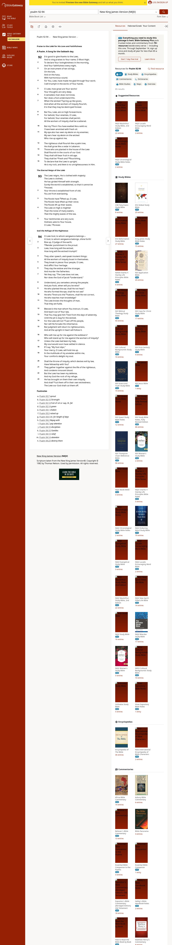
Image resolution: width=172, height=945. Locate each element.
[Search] (163, 11)
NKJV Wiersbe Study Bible (141, 635)
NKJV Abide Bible (122, 490)
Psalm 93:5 (44, 416)
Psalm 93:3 (44, 413)
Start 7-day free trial (129, 59)
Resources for (128, 69)
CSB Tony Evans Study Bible (121, 206)
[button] (157, 2)
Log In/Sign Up (160, 2)
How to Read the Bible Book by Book (123, 941)
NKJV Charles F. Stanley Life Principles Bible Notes (141, 493)
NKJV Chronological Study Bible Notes (123, 161)
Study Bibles (124, 177)
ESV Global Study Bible (142, 206)
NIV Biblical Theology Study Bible (121, 313)
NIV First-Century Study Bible (142, 348)
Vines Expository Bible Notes (142, 705)
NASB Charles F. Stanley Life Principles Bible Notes (122, 276)
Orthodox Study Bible (121, 705)
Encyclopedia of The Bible (121, 751)
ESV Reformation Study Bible (122, 240)
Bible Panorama (141, 831)
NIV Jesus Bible (141, 383)
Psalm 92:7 (44, 396)
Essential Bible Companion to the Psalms (122, 867)
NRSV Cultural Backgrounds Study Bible (143, 670)
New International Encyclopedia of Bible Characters (142, 752)
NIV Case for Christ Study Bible (143, 312)
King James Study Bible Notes (142, 240)
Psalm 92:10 (45, 399)
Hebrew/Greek (135, 25)
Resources (120, 25)
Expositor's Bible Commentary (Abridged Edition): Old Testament (123, 904)
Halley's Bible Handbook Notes (142, 902)
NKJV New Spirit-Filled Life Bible (142, 599)
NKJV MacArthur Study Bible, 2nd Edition (122, 125)
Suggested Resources (129, 95)
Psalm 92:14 (45, 403)
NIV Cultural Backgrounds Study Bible (123, 349)
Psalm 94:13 (45, 434)
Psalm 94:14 (45, 437)
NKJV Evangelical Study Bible (122, 563)
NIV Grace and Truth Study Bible (122, 384)
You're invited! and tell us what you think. (87, 2)
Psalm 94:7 (44, 423)
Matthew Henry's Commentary (142, 941)
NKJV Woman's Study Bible (121, 669)
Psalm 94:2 (44, 420)
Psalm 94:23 (45, 440)
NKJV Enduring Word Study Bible (142, 529)
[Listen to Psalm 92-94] (60, 27)
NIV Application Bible (141, 274)
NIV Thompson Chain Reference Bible (122, 455)
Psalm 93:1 (44, 409)
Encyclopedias (125, 722)
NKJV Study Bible (122, 634)
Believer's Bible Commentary (121, 832)
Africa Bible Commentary (120, 798)
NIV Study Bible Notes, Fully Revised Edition (141, 419)
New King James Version (49, 456)
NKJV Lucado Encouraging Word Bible (143, 125)
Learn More (150, 59)
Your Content (149, 25)
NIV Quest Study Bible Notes (122, 418)
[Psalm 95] (108, 240)
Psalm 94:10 (45, 427)
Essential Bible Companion (141, 866)
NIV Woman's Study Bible (140, 454)
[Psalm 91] (30, 240)
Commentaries (125, 769)
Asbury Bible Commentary (140, 798)
